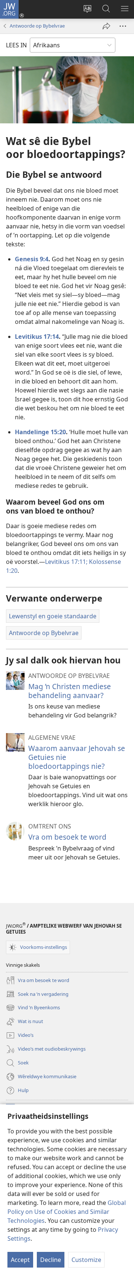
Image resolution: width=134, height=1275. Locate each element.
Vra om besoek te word (67, 837)
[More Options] (123, 26)
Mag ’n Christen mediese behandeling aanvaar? (69, 690)
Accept (20, 1260)
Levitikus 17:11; (66, 562)
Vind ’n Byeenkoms (33, 1008)
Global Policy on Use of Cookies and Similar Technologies (66, 1212)
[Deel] (106, 26)
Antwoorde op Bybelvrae (37, 25)
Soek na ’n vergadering (37, 994)
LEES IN (16, 45)
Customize (86, 1260)
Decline (50, 1260)
